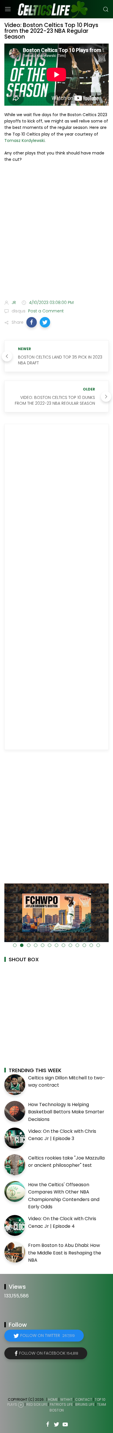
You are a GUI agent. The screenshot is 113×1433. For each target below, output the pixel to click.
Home (53, 1399)
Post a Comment (45, 311)
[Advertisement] (56, 225)
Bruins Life (84, 1404)
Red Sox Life (36, 1404)
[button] (31, 322)
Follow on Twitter (47, 1335)
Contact (83, 1399)
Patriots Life (61, 1404)
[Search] (106, 9)
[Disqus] (56, 509)
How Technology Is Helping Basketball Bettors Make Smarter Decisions (66, 1112)
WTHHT (66, 1399)
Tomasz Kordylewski (24, 140)
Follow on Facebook (48, 1353)
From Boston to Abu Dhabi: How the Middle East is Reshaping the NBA (64, 1252)
